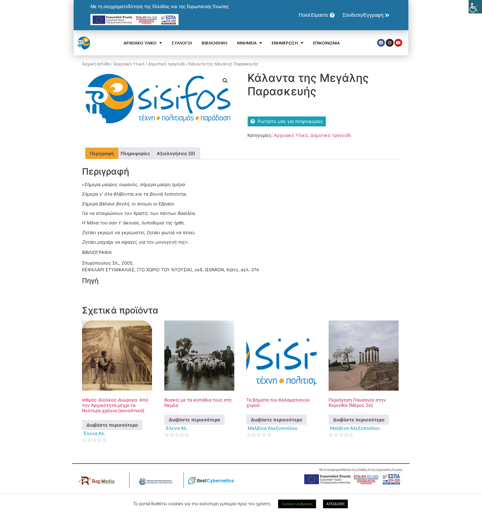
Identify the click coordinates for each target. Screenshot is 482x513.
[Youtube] (398, 43)
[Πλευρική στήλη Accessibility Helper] (475, 6)
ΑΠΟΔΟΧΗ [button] (335, 504)
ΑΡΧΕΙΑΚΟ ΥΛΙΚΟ (140, 43)
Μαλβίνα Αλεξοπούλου (272, 428)
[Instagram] (390, 43)
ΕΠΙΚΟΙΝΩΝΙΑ (326, 43)
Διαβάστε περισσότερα (112, 425)
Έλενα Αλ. (94, 433)
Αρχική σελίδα (96, 63)
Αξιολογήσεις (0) (176, 153)
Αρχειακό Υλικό (129, 63)
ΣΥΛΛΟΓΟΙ (182, 43)
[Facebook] (381, 43)
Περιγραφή (102, 153)
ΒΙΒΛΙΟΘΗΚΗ (214, 43)
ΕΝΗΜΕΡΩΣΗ (285, 43)
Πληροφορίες (135, 153)
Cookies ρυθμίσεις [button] (297, 504)
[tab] (102, 153)
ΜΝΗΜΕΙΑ (247, 43)
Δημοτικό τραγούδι (166, 63)
